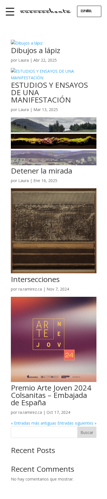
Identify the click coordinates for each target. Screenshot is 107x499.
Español (86, 11)
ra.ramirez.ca (30, 289)
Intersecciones (35, 279)
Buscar (86, 432)
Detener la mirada (41, 171)
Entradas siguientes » (76, 423)
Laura (23, 60)
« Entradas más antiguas (33, 423)
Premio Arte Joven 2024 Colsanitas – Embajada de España (51, 395)
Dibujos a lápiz (35, 50)
